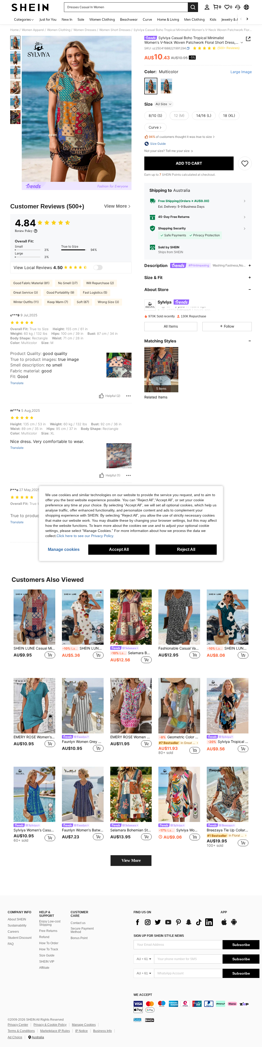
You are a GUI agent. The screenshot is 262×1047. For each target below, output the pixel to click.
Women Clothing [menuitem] (102, 19)
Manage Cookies (84, 1025)
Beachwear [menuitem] (129, 19)
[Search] (193, 7)
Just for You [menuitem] (48, 19)
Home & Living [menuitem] (168, 19)
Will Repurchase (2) (100, 283)
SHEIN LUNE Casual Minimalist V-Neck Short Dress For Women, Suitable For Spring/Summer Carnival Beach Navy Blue (34, 648)
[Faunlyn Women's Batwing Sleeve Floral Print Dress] (83, 794)
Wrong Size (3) (108, 302)
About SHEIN (17, 919)
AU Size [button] (161, 104)
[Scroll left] (241, 19)
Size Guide (46, 955)
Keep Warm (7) (57, 302)
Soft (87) (83, 302)
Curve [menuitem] (147, 19)
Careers (13, 931)
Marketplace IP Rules (55, 1031)
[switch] (98, 267)
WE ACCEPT (143, 995)
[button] (238, 7)
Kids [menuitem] (213, 19)
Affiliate (44, 968)
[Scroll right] (247, 19)
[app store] (224, 924)
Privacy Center (18, 1025)
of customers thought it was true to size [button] (180, 137)
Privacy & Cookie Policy (50, 1025)
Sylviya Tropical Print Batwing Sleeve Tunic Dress (228, 742)
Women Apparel (33, 30)
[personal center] (207, 7)
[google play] (233, 924)
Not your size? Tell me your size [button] (167, 151)
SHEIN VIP (46, 961)
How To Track (48, 949)
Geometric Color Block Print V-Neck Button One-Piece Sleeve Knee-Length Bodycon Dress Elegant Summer (179, 737)
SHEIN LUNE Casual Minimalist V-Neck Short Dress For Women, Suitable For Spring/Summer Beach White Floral (83, 648)
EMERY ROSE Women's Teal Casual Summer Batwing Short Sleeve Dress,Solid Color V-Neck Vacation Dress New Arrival (34, 737)
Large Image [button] (241, 72)
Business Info (102, 1031)
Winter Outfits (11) (26, 302)
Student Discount (19, 938)
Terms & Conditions (21, 1031)
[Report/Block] (128, 396)
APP (224, 912)
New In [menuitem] (67, 19)
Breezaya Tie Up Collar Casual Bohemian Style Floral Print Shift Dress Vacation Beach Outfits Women (227, 830)
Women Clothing (58, 30)
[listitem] (161, 369)
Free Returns (48, 931)
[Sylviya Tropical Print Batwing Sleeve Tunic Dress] (227, 705)
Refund (44, 937)
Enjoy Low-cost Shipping (49, 923)
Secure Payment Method (82, 930)
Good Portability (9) (60, 292)
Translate (17, 383)
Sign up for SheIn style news (159, 936)
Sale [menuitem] (81, 19)
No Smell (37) (68, 283)
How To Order (48, 943)
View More (131, 860)
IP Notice (81, 1031)
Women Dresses (84, 30)
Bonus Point (79, 938)
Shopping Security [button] (172, 228)
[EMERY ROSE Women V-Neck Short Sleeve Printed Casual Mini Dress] (131, 705)
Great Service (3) (25, 292)
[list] (174, 922)
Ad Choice (15, 1037)
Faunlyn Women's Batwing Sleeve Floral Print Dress (83, 830)
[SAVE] (245, 163)
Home (14, 30)
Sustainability (17, 925)
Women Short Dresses (114, 30)
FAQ (11, 944)
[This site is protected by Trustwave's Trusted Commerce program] (137, 1020)
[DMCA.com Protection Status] (149, 1020)
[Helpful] (101, 396)
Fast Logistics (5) (95, 292)
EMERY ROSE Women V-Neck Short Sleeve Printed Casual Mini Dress (131, 737)
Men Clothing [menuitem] (194, 19)
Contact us (78, 923)
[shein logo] (30, 7)
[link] (217, 7)
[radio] (150, 86)
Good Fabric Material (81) (31, 283)
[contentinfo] (196, 1007)
